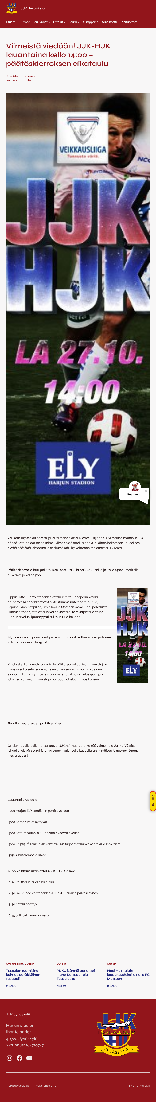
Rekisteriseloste (46, 1085)
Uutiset (28, 80)
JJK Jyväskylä (33, 8)
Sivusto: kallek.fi (139, 1085)
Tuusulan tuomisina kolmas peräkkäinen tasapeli (23, 975)
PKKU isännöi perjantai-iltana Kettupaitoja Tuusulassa (76, 975)
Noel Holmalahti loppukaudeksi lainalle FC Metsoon (128, 975)
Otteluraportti (14, 963)
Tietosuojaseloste (17, 1085)
